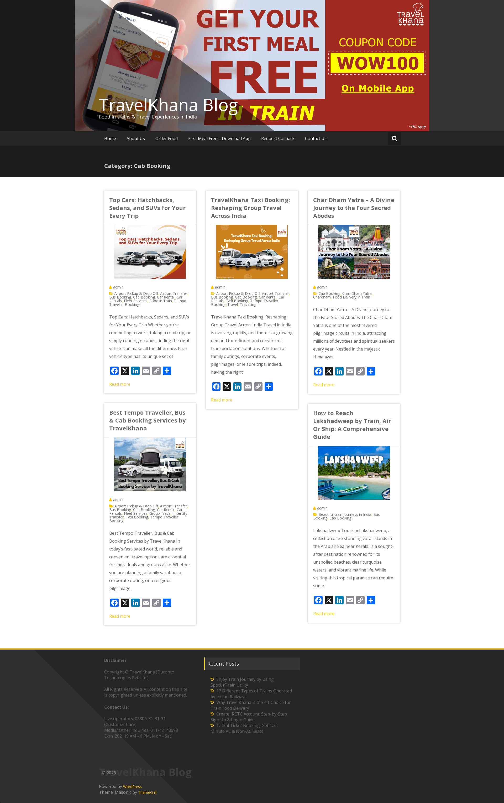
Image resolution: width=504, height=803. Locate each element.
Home (110, 138)
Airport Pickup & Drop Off (136, 293)
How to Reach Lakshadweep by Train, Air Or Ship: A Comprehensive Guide (352, 424)
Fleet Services (135, 300)
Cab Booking (144, 297)
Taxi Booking (237, 300)
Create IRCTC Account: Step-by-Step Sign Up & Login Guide (249, 717)
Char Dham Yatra (357, 293)
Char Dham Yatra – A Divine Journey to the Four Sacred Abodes (353, 207)
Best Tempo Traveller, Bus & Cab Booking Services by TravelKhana (147, 420)
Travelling (248, 304)
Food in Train (160, 300)
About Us (136, 138)
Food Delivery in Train (351, 297)
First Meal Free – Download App (219, 138)
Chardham (322, 297)
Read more (119, 384)
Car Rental (166, 297)
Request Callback (278, 138)
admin (118, 287)
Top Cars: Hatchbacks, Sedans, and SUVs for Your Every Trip (147, 207)
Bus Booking (120, 297)
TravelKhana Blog (168, 104)
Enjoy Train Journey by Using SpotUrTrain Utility (242, 682)
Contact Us (316, 138)
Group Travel (160, 513)
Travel (232, 304)
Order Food (166, 138)
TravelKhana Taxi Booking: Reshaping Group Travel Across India (250, 207)
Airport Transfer (173, 293)
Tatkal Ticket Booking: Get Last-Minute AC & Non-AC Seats (245, 728)
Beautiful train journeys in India (344, 514)
